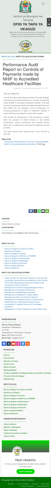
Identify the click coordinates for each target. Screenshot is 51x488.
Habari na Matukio (10, 430)
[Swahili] (49, 24)
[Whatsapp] (39, 211)
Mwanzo (11, 484)
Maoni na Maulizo (28, 486)
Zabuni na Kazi (9, 436)
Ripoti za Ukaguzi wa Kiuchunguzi (17, 258)
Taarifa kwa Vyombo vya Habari (15, 433)
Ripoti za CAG (8, 56)
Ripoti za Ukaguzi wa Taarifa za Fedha (19, 249)
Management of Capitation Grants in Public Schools (24, 300)
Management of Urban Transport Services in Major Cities (26, 309)
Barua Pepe (45, 484)
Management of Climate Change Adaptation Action (24, 288)
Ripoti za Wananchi (12, 268)
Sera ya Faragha (23, 484)
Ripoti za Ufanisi (10, 367)
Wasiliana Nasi (9, 379)
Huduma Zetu (9, 364)
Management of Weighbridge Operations (20, 292)
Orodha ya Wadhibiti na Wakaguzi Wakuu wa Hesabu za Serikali (27, 373)
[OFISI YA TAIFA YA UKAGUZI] (25, 46)
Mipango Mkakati (10, 370)
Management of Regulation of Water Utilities (21, 295)
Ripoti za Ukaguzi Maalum (14, 266)
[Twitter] (35, 211)
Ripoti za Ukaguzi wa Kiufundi (16, 263)
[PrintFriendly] (47, 211)
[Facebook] (31, 211)
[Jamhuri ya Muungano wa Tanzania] (25, 6)
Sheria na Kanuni (10, 424)
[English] (49, 20)
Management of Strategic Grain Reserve (20, 290)
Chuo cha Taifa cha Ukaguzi (14, 376)
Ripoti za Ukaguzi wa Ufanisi (15, 254)
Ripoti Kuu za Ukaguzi (13, 251)
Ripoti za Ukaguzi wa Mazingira (16, 261)
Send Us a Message (25, 471)
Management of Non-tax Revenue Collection (21, 297)
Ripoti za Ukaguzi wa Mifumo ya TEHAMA (20, 256)
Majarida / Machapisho (12, 427)
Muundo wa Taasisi (11, 361)
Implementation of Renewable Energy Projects (22, 302)
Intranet (35, 484)
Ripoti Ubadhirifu (43, 486)
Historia (6, 355)
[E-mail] (43, 211)
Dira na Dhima (9, 358)
